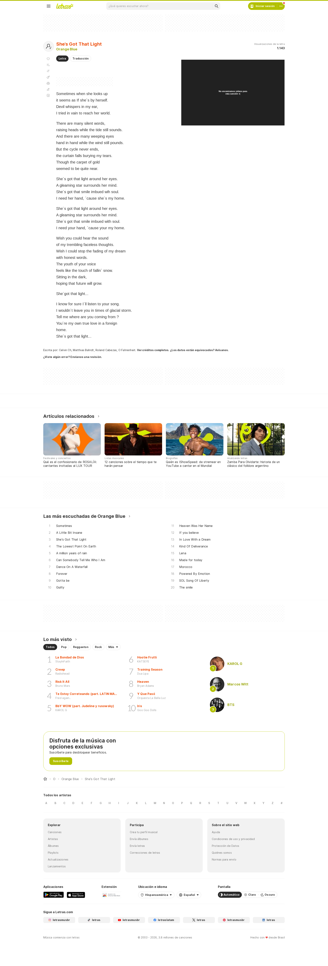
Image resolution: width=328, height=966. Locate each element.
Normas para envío (224, 859)
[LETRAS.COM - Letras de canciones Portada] (65, 6)
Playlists (53, 852)
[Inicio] (45, 779)
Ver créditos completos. (153, 350)
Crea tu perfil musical (144, 832)
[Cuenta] (281, 6)
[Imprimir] (48, 83)
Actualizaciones (58, 859)
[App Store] (76, 895)
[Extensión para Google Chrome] (111, 895)
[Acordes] (48, 77)
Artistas (53, 839)
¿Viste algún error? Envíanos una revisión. (72, 356)
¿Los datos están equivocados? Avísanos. (199, 350)
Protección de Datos (225, 845)
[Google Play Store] (53, 895)
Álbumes (53, 845)
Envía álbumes (139, 839)
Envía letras (137, 845)
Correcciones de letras (145, 852)
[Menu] (48, 6)
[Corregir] (48, 89)
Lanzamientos (57, 866)
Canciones (55, 832)
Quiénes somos (222, 852)
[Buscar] (216, 6)
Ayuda (216, 832)
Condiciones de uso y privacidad (233, 839)
